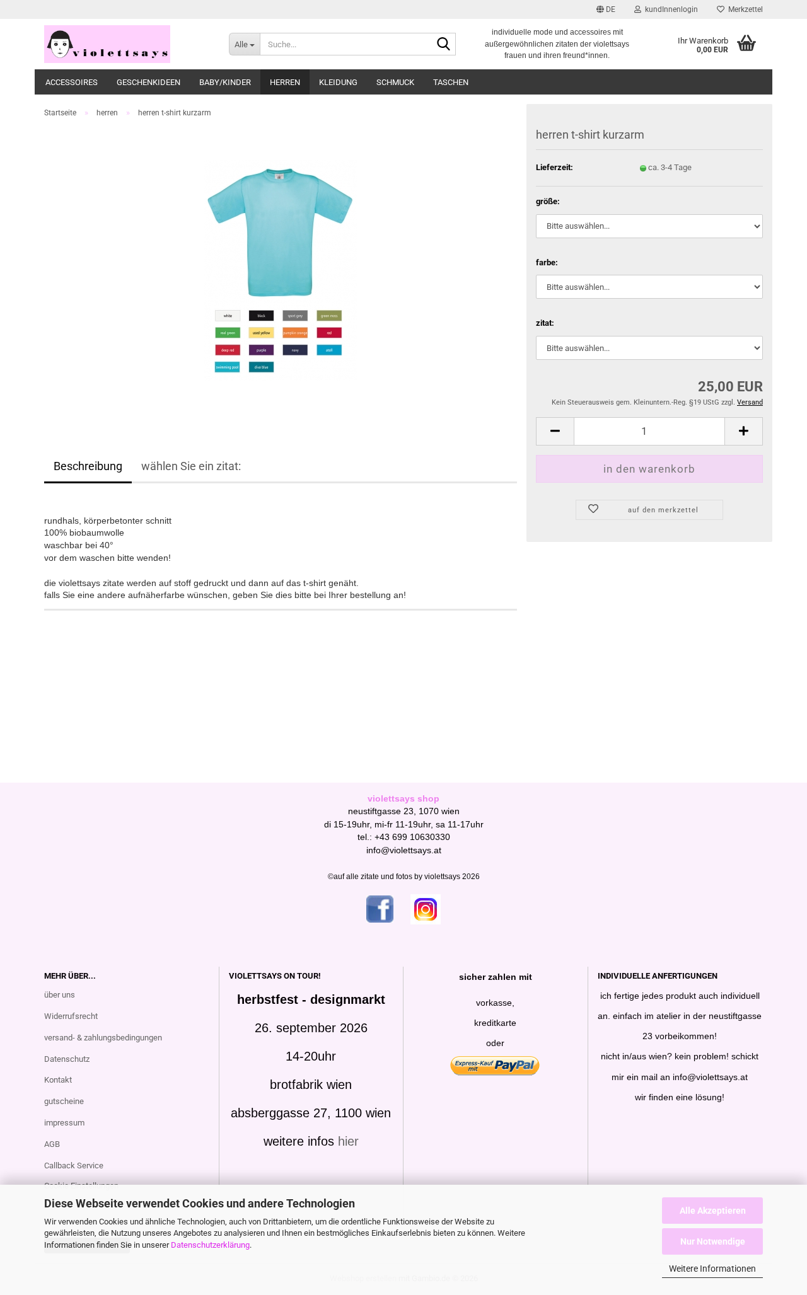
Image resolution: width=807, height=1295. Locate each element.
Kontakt (58, 1080)
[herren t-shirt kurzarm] (280, 269)
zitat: (545, 323)
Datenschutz (67, 1059)
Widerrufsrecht (71, 1016)
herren (285, 82)
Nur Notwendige (712, 1241)
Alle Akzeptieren (713, 1211)
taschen (450, 82)
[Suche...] (444, 44)
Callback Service (73, 1165)
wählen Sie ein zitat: (191, 466)
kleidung (338, 82)
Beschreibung (88, 466)
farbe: (547, 262)
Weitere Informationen (712, 1268)
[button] (606, 9)
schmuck (395, 82)
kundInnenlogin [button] (669, 9)
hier (348, 1141)
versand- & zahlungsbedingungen (103, 1037)
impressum (64, 1122)
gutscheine (64, 1101)
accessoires (71, 82)
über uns (59, 994)
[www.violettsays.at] (127, 44)
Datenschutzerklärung (210, 1245)
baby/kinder (225, 82)
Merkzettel (743, 9)
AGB (52, 1144)
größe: (548, 201)
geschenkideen (148, 82)
